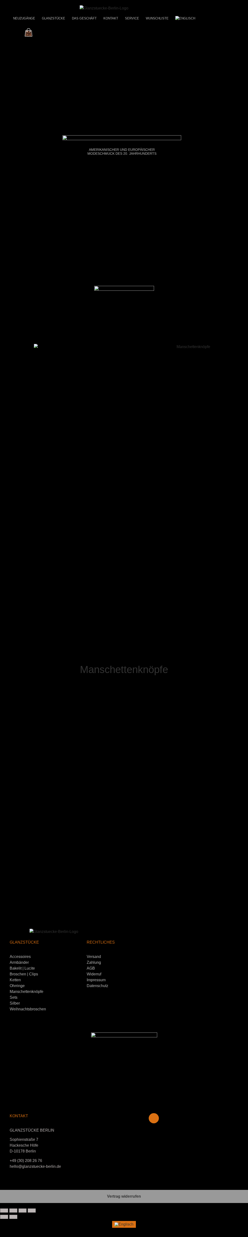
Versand (94, 957)
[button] (4, 589)
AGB (91, 968)
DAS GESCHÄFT (84, 18)
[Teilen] (22, 1210)
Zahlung (94, 962)
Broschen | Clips (24, 974)
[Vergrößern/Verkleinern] (4, 1210)
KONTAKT (110, 18)
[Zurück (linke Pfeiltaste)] (4, 1217)
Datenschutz (97, 986)
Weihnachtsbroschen (28, 1009)
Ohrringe (17, 986)
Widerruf (94, 974)
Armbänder (19, 962)
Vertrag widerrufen (124, 1196)
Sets (13, 997)
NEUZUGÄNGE (24, 18)
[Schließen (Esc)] (32, 1210)
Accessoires (20, 957)
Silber (15, 1003)
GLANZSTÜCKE (53, 18)
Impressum (96, 980)
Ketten (15, 980)
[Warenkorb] (28, 32)
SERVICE (132, 18)
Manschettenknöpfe (26, 992)
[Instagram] (154, 1118)
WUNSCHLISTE (157, 18)
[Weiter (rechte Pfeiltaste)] (13, 1217)
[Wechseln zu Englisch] (185, 18)
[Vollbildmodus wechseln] (13, 1210)
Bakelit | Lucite (22, 968)
